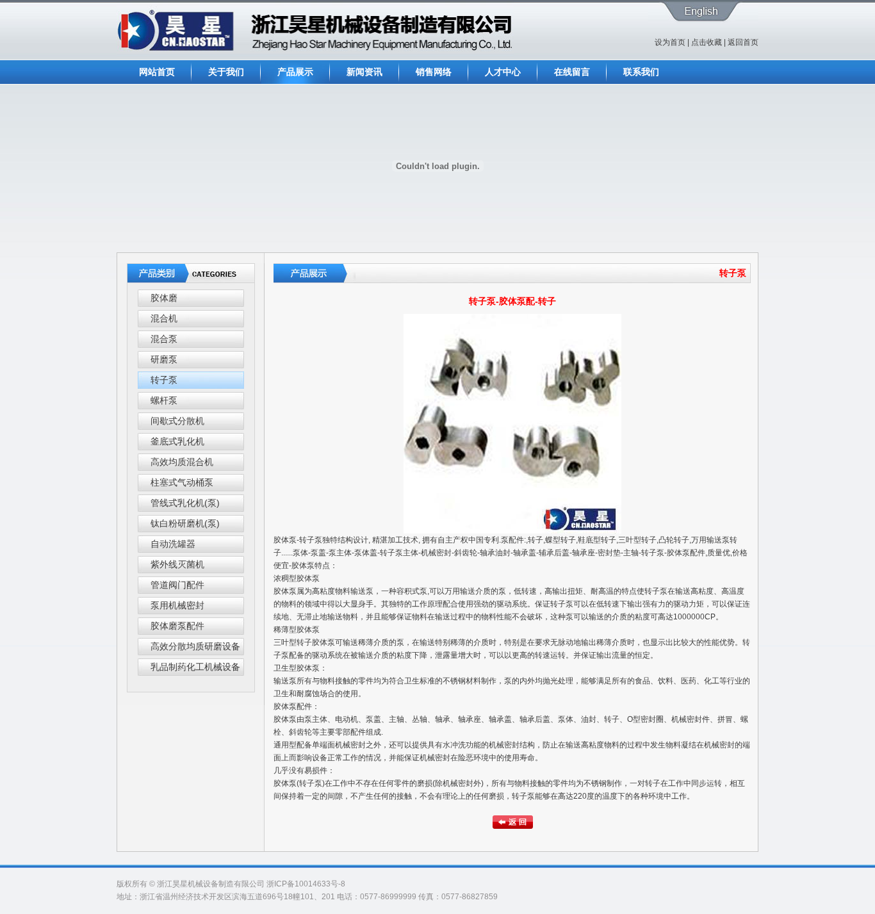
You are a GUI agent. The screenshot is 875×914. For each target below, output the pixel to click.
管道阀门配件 (177, 585)
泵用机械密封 (177, 605)
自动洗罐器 (173, 544)
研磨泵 (164, 359)
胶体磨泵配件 (177, 626)
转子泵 (164, 380)
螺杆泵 (164, 400)
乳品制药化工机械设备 (195, 667)
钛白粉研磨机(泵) (185, 523)
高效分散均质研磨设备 (195, 646)
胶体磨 (164, 298)
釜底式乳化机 (177, 441)
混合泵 (164, 339)
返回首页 (743, 42)
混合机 (164, 318)
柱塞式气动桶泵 (182, 482)
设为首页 (670, 42)
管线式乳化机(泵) (185, 503)
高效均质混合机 (182, 462)
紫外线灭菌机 (177, 564)
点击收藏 (706, 42)
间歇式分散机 (177, 421)
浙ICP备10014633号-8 (305, 883)
